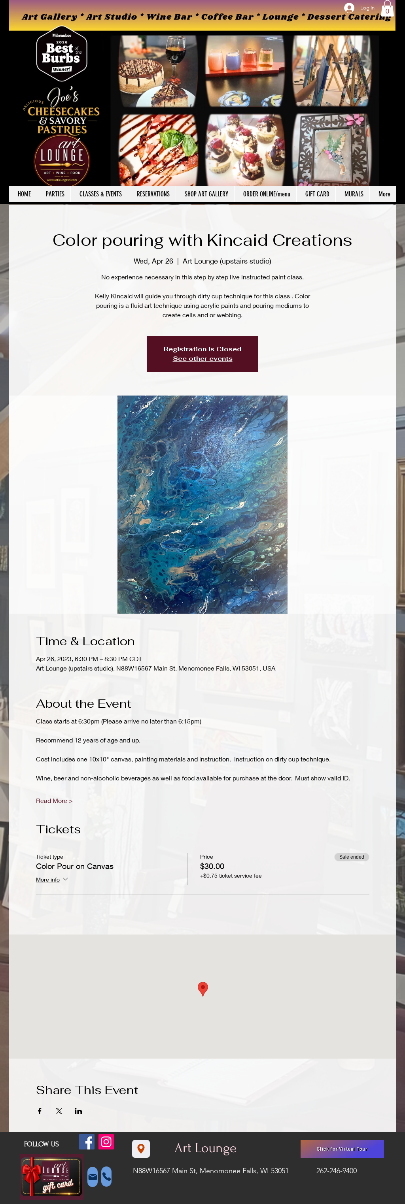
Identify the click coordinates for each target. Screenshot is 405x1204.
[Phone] (106, 1176)
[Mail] (92, 1177)
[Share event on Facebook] (40, 1111)
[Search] (388, 102)
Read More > (54, 800)
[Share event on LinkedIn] (78, 1111)
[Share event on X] (59, 1111)
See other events (203, 358)
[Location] (141, 1149)
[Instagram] (106, 1141)
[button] (387, 8)
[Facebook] (87, 1141)
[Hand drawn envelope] (51, 1177)
